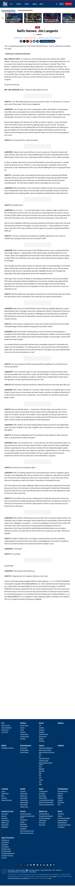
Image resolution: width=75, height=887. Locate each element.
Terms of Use (11, 870)
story (37, 27)
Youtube (31, 865)
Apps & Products (7, 838)
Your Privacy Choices (34, 870)
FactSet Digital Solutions (14, 878)
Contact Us (58, 870)
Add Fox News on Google (48, 41)
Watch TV (68, 4)
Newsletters (47, 865)
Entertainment (25, 745)
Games (23, 811)
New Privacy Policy (20, 870)
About (60, 811)
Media (3, 745)
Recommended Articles (25, 10)
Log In (61, 4)
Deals (41, 789)
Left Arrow (2, 18)
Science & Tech (7, 811)
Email (37, 41)
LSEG (50, 878)
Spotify (50, 865)
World (27, 4)
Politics (18, 4)
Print (34, 41)
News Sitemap (24, 871)
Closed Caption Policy (46, 870)
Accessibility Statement (14, 871)
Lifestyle (4, 789)
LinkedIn (37, 865)
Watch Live (43, 811)
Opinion (34, 4)
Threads (27, 41)
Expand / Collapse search (56, 3)
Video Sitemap (32, 871)
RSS (44, 865)
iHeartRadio (54, 865)
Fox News (5, 4)
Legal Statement (25, 878)
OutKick (61, 745)
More (41, 4)
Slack (40, 865)
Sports (41, 745)
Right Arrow (72, 18)
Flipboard (30, 41)
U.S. (11, 4)
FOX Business (63, 789)
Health (22, 789)
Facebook (21, 41)
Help (54, 870)
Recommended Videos (8, 10)
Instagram (27, 865)
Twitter (24, 41)
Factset (54, 876)
